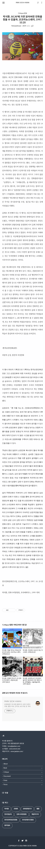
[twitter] (22, 840)
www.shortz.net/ (14, 749)
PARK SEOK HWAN (22, 2)
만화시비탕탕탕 (22, 814)
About (5, 764)
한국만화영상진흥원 (10, 820)
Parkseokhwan (16, 26)
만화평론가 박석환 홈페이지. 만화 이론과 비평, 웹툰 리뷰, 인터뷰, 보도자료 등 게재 (17, 705)
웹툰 (38, 809)
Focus (5, 784)
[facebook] (19, 840)
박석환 (6, 809)
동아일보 (7, 825)
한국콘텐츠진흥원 (28, 820)
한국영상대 (8, 814)
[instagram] (26, 840)
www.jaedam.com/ (17, 751)
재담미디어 (35, 814)
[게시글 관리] (13, 610)
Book (5, 768)
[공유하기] (10, 610)
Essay (5, 780)
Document (7, 776)
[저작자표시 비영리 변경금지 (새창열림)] (28, 610)
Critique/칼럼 (22, 13)
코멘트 (16, 809)
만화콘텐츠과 (27, 809)
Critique (6, 772)
